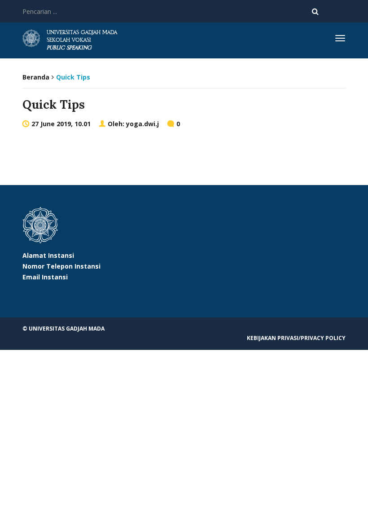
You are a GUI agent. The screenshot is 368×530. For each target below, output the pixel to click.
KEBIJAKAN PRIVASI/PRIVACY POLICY (296, 338)
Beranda (35, 77)
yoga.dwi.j (142, 123)
